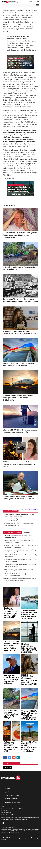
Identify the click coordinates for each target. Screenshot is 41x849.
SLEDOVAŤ (7, 767)
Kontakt (7, 789)
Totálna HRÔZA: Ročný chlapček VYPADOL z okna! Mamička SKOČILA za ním (19, 541)
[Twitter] (9, 757)
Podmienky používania (11, 795)
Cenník (6, 792)
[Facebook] (5, 757)
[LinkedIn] (18, 757)
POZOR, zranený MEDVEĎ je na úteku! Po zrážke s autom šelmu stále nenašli (20, 515)
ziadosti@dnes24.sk (21, 819)
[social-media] (2, 823)
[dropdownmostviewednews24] (20, 585)
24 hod (28, 532)
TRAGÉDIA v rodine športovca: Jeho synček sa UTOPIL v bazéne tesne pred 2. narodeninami (20, 579)
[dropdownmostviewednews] (20, 529)
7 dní (23, 532)
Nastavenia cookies (10, 799)
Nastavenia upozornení (12, 802)
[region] (17, 2)
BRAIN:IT (3, 840)
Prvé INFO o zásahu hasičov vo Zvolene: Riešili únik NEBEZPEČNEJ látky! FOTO (19, 524)
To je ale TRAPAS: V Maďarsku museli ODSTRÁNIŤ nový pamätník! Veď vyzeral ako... (20, 551)
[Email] (14, 757)
